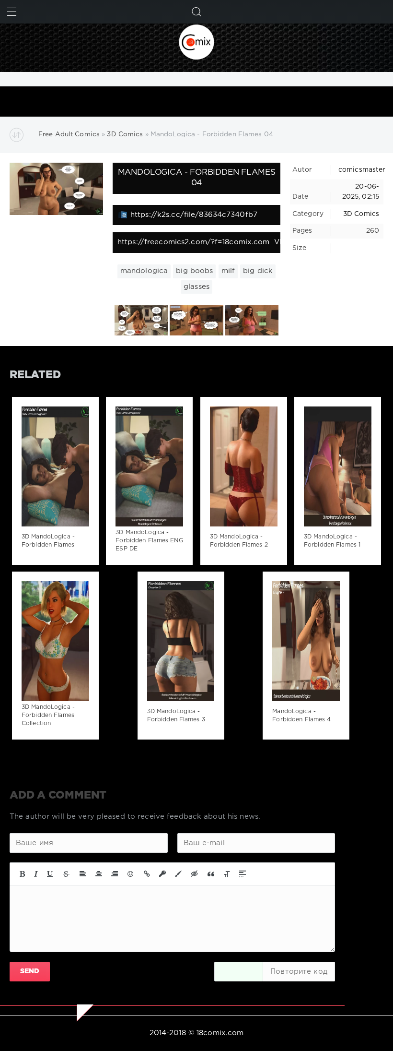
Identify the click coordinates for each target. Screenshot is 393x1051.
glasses (196, 287)
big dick (258, 271)
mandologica (144, 271)
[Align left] (83, 874)
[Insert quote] (211, 874)
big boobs (194, 271)
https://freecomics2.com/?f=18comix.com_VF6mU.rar (198, 242)
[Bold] (22, 874)
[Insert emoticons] (131, 874)
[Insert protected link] (162, 874)
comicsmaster (361, 170)
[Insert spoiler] (242, 874)
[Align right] (114, 874)
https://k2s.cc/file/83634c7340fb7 (193, 215)
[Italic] (36, 874)
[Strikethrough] (66, 874)
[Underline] (50, 874)
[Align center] (99, 874)
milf (228, 271)
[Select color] (178, 874)
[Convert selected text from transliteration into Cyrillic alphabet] (227, 874)
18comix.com (219, 1033)
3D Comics (361, 214)
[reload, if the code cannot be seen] (238, 971)
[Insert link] (147, 874)
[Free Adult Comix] (196, 42)
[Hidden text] (194, 874)
